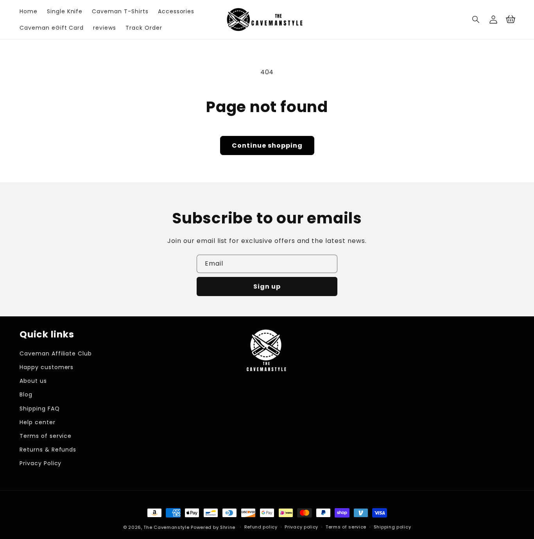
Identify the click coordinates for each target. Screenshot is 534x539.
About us (33, 381)
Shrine (227, 527)
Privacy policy (301, 527)
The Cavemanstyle (166, 527)
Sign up (267, 286)
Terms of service (46, 436)
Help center (38, 422)
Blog (26, 394)
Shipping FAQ (40, 408)
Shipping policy (392, 527)
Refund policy (261, 527)
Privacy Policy (40, 463)
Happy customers (46, 367)
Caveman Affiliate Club (56, 353)
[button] (476, 19)
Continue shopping (267, 145)
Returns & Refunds (48, 449)
